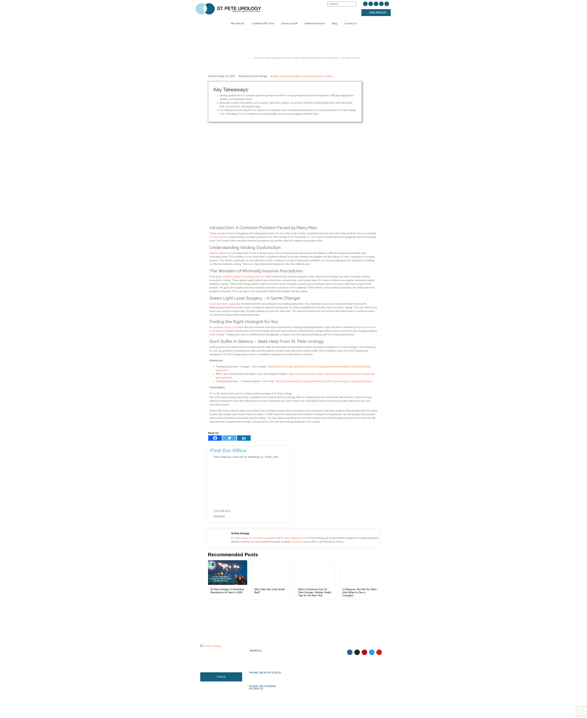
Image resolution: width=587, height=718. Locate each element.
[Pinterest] (376, 4)
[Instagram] (370, 4)
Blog (334, 23)
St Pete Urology (240, 533)
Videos (329, 76)
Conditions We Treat (263, 23)
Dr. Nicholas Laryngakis (262, 538)
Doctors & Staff (289, 23)
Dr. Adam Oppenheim (292, 538)
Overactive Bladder (290, 76)
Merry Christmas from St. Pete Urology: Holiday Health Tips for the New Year (314, 592)
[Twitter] (381, 4)
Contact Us (350, 23)
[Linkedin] (244, 438)
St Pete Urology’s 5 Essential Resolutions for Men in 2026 (227, 591)
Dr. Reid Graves (239, 538)
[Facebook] (365, 4)
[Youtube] (386, 4)
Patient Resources (315, 23)
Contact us (297, 541)
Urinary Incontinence (313, 76)
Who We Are (237, 23)
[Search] (353, 4)
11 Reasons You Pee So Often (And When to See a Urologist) (359, 592)
